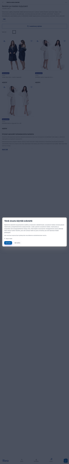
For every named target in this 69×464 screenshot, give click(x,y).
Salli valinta (17, 243)
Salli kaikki (8, 243)
